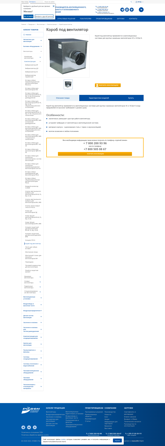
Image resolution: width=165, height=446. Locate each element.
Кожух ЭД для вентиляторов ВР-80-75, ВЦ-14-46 (33, 217)
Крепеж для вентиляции (27, 344)
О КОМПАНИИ (110, 408)
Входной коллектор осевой (31, 187)
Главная (23, 24)
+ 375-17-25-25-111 (103, 12)
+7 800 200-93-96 (102, 7)
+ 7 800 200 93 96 (95, 143)
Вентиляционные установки (29, 298)
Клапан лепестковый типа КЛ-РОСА (32, 206)
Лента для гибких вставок (31, 247)
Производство (110, 412)
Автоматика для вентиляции (28, 40)
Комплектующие (52, 24)
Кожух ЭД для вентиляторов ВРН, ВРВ (33, 223)
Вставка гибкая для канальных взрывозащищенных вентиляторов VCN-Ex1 (33, 166)
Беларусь (32, 2)
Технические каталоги (132, 421)
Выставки (108, 428)
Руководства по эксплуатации (130, 425)
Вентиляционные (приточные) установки (74, 413)
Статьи (88, 421)
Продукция (31, 24)
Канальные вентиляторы (28, 57)
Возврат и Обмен (130, 419)
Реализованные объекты (91, 415)
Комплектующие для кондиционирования (30, 337)
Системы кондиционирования (30, 358)
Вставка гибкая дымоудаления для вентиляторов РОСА (32, 173)
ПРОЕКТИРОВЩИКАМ (94, 408)
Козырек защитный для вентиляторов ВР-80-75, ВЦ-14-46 (32, 228)
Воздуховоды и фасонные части (28, 305)
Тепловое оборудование (28, 378)
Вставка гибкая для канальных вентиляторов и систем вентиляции (33, 158)
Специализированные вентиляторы (31, 292)
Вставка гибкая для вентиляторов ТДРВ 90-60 (33, 150)
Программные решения (94, 412)
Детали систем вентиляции (28, 316)
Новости (108, 414)
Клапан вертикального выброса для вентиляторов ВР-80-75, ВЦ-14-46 (33, 193)
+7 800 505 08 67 (95, 149)
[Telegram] (122, 10)
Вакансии (108, 426)
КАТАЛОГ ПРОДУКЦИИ (55, 408)
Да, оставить (28, 16)
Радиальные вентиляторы (28, 287)
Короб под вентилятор (33, 243)
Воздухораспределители (31, 311)
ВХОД (141, 2)
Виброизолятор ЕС (31, 72)
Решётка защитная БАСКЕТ (31, 271)
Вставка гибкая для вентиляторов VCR (31, 89)
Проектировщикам (104, 19)
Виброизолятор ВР (31, 65)
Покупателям (85, 19)
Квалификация (90, 419)
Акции (107, 419)
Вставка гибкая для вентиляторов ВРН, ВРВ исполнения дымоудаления (33, 121)
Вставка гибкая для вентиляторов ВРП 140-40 (33, 144)
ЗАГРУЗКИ (128, 408)
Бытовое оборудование (31, 46)
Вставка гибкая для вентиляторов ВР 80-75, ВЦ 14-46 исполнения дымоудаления (33, 95)
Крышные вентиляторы (28, 277)
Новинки (28, 34)
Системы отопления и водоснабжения (30, 365)
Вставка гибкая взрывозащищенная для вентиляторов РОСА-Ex (32, 82)
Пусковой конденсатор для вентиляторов (33, 266)
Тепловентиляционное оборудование (31, 371)
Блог (106, 417)
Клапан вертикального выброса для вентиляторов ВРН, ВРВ (33, 200)
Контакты (133, 19)
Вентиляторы (41, 24)
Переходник (29, 262)
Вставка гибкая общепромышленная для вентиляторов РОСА (32, 180)
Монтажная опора (31, 252)
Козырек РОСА (30, 240)
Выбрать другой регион (44, 16)
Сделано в (127, 441)
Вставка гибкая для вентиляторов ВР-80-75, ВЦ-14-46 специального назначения (33, 113)
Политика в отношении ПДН (32, 432)
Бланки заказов (130, 417)
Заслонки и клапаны (30, 322)
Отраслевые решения (66, 19)
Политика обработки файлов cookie (35, 435)
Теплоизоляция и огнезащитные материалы (29, 386)
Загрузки (120, 19)
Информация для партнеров (111, 422)
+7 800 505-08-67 (102, 9)
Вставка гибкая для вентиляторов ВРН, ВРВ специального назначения (33, 137)
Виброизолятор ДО (31, 68)
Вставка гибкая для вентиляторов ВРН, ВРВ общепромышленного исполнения (33, 129)
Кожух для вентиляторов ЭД (31, 211)
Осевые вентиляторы (28, 282)
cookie (63, 439)
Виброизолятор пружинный (30, 76)
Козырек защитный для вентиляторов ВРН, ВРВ (33, 235)
